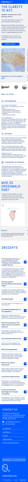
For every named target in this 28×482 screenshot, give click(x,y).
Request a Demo (9, 44)
